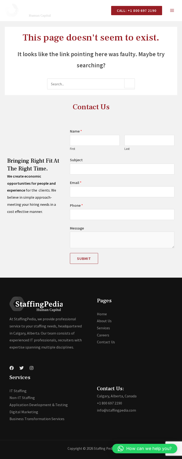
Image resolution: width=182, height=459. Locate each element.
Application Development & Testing (38, 404)
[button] (144, 448)
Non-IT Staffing (22, 397)
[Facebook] (11, 368)
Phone (76, 205)
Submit (84, 258)
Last (127, 149)
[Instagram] (31, 368)
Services (103, 328)
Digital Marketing (23, 411)
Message (77, 228)
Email (76, 182)
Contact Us (106, 342)
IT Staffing (18, 390)
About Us (104, 320)
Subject (76, 159)
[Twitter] (21, 368)
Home (102, 314)
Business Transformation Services (36, 418)
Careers (103, 335)
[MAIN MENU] (172, 10)
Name (76, 131)
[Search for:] (91, 84)
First (72, 149)
